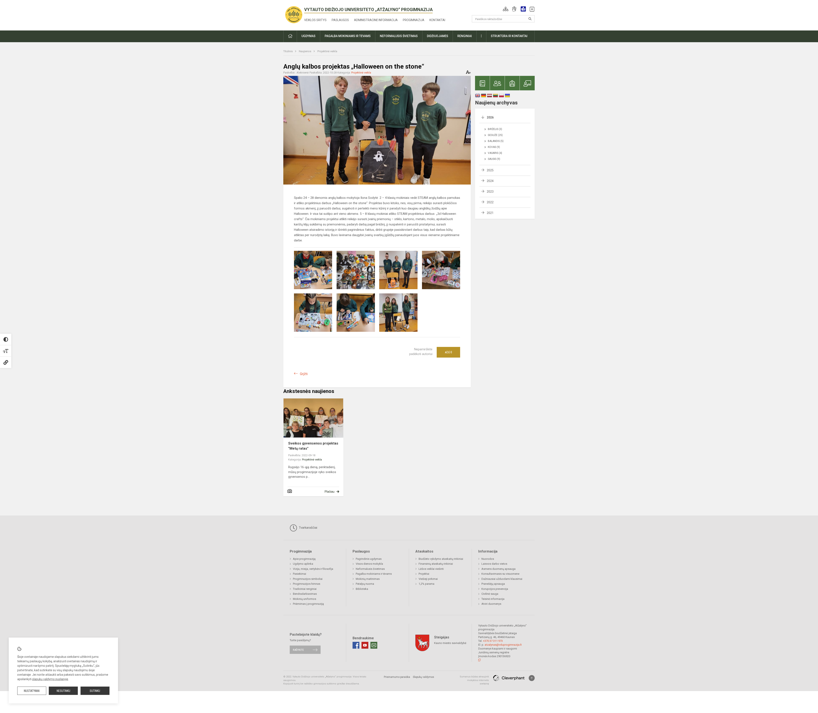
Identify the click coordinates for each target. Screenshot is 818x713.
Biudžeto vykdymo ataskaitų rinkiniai (441, 558)
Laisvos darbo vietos (494, 563)
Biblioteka (362, 588)
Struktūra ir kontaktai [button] (509, 36)
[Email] (373, 645)
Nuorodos (487, 558)
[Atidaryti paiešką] (530, 18)
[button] (505, 9)
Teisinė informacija (492, 598)
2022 (490, 202)
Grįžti (304, 374)
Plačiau (329, 491)
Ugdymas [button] (308, 36)
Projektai (424, 573)
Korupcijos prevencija (494, 588)
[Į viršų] (532, 678)
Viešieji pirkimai (428, 578)
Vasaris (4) (495, 153)
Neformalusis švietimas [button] (399, 36)
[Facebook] (356, 645)
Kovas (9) (494, 147)
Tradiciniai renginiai (305, 588)
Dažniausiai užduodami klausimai (501, 578)
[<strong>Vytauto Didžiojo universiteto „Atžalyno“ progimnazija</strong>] (293, 14)
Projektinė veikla (327, 51)
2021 (490, 213)
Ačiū (448, 352)
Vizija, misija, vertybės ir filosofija (313, 568)
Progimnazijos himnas (306, 583)
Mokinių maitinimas (368, 578)
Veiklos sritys (315, 20)
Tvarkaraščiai (307, 528)
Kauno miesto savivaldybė (450, 643)
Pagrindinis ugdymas (369, 558)
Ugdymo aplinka (303, 563)
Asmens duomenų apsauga (498, 568)
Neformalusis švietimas (370, 568)
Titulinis (288, 51)
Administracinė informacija (376, 20)
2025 (490, 170)
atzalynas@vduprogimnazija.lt (503, 644)
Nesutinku (63, 691)
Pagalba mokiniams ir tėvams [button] (348, 36)
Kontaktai (437, 20)
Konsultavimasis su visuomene (500, 573)
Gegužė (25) (495, 135)
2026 (490, 117)
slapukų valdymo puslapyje (50, 679)
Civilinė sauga (489, 593)
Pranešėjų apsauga (493, 583)
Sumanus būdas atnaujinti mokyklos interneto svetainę (474, 680)
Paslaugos (340, 20)
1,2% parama (426, 583)
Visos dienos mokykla (369, 563)
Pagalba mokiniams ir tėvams (374, 573)
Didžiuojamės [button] (437, 36)
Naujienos (305, 51)
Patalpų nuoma (365, 583)
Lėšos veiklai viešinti (431, 568)
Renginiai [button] (464, 36)
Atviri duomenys (491, 603)
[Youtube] (364, 645)
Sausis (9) (494, 158)
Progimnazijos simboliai (308, 578)
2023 (490, 191)
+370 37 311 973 (493, 640)
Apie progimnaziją (304, 558)
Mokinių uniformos (304, 598)
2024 (490, 181)
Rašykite (298, 649)
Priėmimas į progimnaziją (308, 603)
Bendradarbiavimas (305, 593)
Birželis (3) (495, 129)
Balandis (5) (496, 141)
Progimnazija (413, 20)
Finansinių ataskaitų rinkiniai (436, 563)
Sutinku (95, 691)
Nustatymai (32, 691)
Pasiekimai (299, 573)
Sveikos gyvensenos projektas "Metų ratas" (313, 445)
